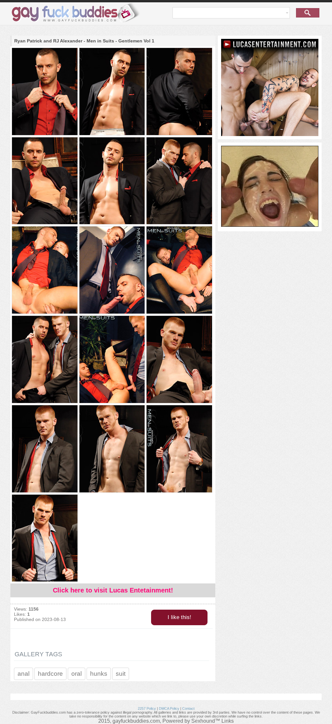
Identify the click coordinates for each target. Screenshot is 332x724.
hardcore (50, 673)
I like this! (179, 617)
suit (120, 673)
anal (24, 673)
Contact (188, 708)
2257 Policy (147, 708)
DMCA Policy (169, 708)
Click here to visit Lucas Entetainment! (113, 590)
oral (76, 673)
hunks (98, 673)
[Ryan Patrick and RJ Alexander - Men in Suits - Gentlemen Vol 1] (44, 92)
